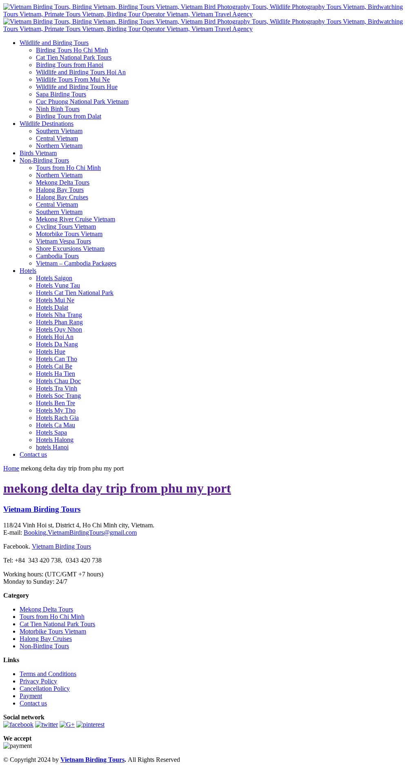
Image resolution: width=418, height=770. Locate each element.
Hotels (28, 270)
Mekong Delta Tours (62, 182)
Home (11, 468)
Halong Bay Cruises (62, 197)
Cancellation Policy (45, 688)
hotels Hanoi (52, 447)
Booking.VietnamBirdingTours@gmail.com (80, 532)
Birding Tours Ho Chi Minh (72, 50)
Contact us (33, 454)
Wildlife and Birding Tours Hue (77, 86)
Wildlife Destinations (46, 123)
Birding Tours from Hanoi (69, 64)
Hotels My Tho (56, 410)
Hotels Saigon (54, 278)
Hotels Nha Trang (59, 314)
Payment (31, 695)
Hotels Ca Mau (55, 425)
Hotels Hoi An (54, 336)
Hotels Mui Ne (55, 300)
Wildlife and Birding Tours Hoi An (81, 72)
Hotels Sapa (51, 432)
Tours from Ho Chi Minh (68, 167)
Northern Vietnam (59, 145)
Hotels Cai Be (54, 366)
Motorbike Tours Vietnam (69, 233)
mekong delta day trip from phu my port (117, 488)
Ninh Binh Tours (58, 108)
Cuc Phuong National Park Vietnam (82, 101)
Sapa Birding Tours (61, 94)
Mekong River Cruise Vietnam (75, 219)
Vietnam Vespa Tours (63, 241)
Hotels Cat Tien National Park (74, 292)
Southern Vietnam (59, 130)
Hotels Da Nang (57, 344)
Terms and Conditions (48, 673)
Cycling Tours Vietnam (66, 226)
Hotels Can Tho (56, 358)
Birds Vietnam (38, 153)
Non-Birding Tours (44, 160)
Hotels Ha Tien (55, 373)
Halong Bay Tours (60, 189)
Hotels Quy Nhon (59, 329)
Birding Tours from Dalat (68, 116)
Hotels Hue (50, 351)
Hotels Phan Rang (59, 322)
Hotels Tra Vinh (56, 388)
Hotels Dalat (52, 307)
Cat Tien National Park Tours (73, 57)
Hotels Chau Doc (58, 380)
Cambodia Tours (57, 255)
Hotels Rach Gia (57, 417)
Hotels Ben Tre (55, 403)
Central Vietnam (57, 138)
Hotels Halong (54, 439)
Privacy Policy (38, 681)
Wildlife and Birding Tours (54, 42)
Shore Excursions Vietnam (70, 248)
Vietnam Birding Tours (61, 546)
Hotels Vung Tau (58, 285)
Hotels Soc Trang (58, 395)
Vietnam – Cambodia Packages (76, 263)
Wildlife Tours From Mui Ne (73, 79)
